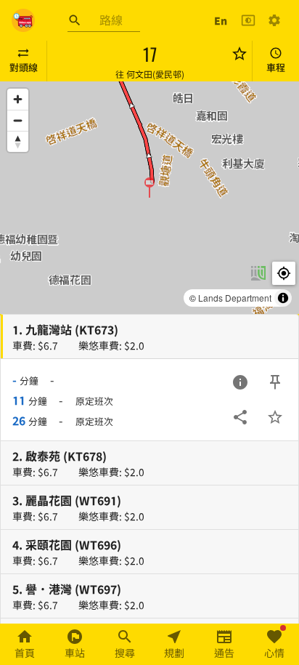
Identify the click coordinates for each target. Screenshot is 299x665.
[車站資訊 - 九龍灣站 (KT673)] (240, 382)
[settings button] (274, 20)
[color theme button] (248, 20)
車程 (275, 67)
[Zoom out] (17, 120)
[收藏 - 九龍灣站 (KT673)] (275, 417)
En (220, 20)
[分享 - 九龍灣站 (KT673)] (240, 417)
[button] (149, 187)
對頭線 (23, 67)
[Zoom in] (17, 99)
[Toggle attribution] (283, 298)
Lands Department (234, 297)
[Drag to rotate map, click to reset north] (17, 141)
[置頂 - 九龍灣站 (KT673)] (275, 382)
